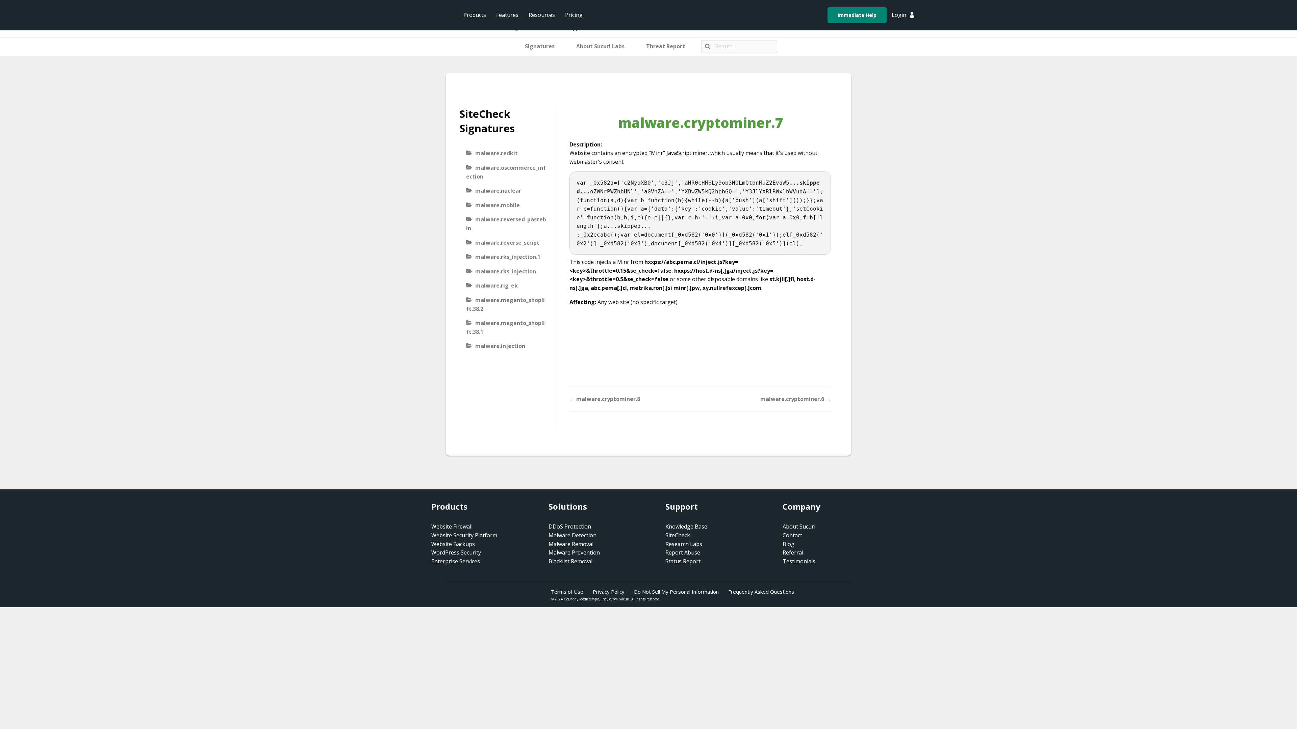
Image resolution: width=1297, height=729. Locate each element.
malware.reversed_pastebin (506, 224)
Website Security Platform (464, 535)
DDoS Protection (570, 526)
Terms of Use (567, 591)
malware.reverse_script (507, 242)
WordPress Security (456, 552)
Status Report (683, 561)
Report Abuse (682, 552)
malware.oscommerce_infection (506, 172)
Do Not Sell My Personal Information (676, 591)
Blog (788, 544)
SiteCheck (677, 535)
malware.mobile (497, 205)
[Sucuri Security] (407, 15)
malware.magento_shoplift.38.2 (505, 304)
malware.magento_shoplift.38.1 (505, 327)
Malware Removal (571, 544)
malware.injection (500, 346)
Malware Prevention (574, 552)
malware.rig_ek (496, 285)
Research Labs (683, 544)
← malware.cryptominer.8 (604, 399)
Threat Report (665, 46)
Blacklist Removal (570, 561)
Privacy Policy (609, 591)
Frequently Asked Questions (761, 591)
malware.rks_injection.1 (507, 257)
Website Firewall (452, 526)
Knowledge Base (686, 526)
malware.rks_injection (505, 271)
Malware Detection (572, 535)
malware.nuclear (498, 190)
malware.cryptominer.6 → (795, 399)
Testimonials (799, 561)
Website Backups (453, 544)
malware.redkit (496, 153)
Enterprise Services (455, 561)
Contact (792, 535)
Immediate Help (857, 15)
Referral (793, 552)
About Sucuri (799, 526)
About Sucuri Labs (600, 46)
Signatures (540, 46)
